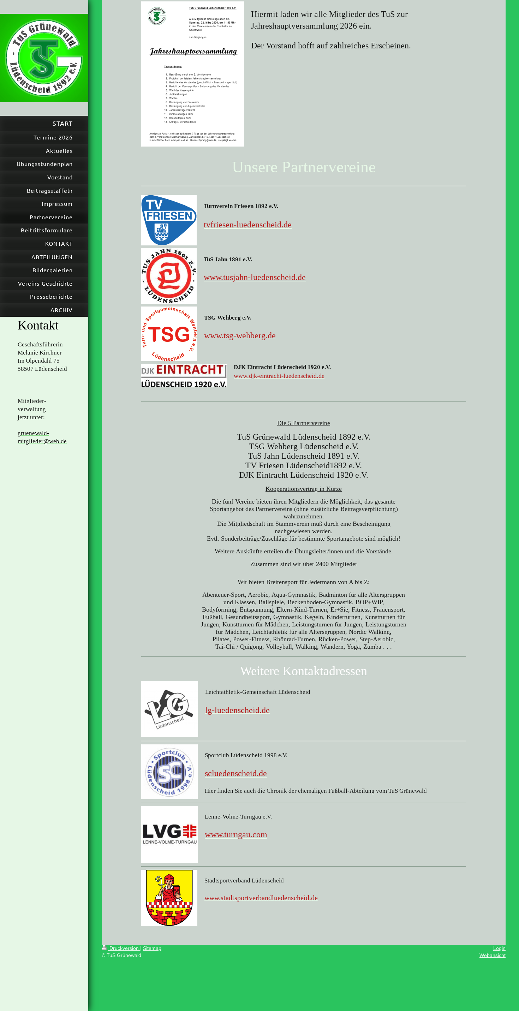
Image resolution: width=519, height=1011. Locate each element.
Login (499, 948)
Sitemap (152, 948)
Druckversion (124, 948)
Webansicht (492, 955)
